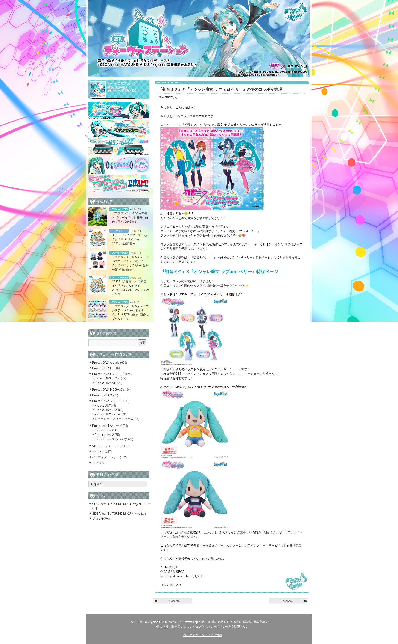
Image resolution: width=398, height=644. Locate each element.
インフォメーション (174, 82)
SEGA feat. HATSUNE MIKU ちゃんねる (119, 513)
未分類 (96, 463)
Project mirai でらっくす (110, 439)
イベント (119, 231)
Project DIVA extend (107, 414)
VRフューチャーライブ (107, 446)
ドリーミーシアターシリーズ (113, 419)
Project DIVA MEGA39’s (108, 389)
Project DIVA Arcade (105, 362)
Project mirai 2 (104, 434)
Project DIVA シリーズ (107, 401)
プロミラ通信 (101, 518)
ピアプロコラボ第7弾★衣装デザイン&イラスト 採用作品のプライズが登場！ (130, 217)
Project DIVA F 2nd (107, 378)
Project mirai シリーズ (107, 425)
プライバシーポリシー (213, 626)
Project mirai (102, 430)
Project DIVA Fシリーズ (108, 374)
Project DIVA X (102, 395)
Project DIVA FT (103, 368)
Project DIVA (102, 405)
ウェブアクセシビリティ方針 (202, 635)
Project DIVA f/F (105, 383)
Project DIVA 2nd (105, 410)
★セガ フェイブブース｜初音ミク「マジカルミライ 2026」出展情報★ (130, 239)
